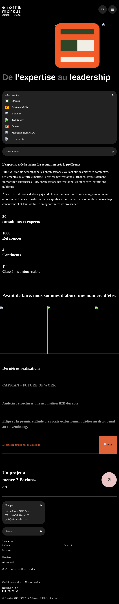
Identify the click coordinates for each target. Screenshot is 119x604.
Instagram (6, 550)
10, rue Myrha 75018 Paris (17, 511)
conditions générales (26, 569)
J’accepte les (20, 569)
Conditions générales (11, 582)
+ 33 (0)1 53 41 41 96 (19, 515)
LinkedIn (6, 545)
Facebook (68, 545)
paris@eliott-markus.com (16, 519)
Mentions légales (32, 582)
